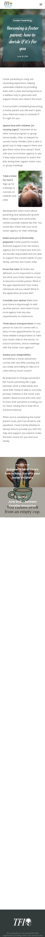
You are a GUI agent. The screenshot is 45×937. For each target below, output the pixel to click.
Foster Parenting (22, 20)
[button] (41, 4)
